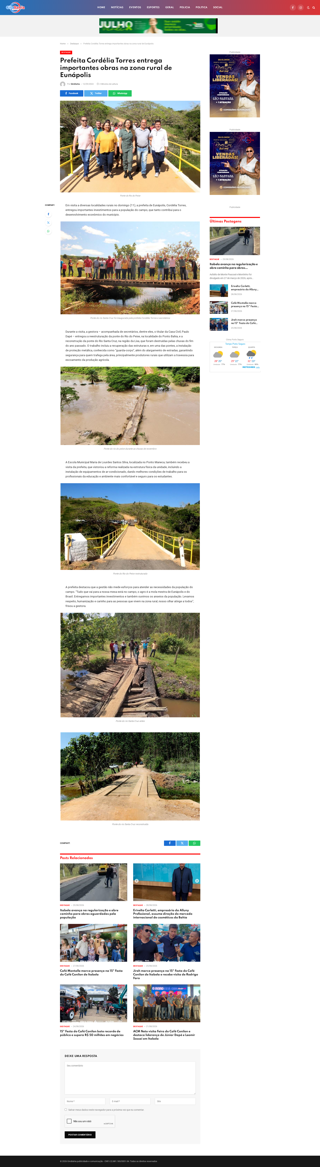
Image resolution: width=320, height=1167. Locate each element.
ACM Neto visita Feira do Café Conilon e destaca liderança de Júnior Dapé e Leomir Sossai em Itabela (164, 1035)
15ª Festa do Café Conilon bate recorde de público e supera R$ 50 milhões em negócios (92, 1033)
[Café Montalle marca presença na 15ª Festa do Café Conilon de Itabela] (93, 943)
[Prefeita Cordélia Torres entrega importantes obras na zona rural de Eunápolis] (130, 146)
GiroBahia (75, 84)
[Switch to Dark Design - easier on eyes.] (308, 7)
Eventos (135, 7)
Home (101, 7)
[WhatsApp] (48, 231)
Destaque (66, 52)
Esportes (153, 7)
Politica (201, 7)
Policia (185, 7)
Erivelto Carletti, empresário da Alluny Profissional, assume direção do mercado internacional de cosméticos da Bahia (162, 914)
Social (218, 7)
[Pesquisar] (313, 7)
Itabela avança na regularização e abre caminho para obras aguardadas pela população (89, 914)
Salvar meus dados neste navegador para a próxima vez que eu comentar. (106, 1109)
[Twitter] (48, 222)
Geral (169, 7)
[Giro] (15, 7)
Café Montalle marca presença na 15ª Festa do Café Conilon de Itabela (91, 972)
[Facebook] (48, 214)
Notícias (117, 7)
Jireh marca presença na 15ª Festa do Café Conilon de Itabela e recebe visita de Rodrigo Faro (165, 974)
